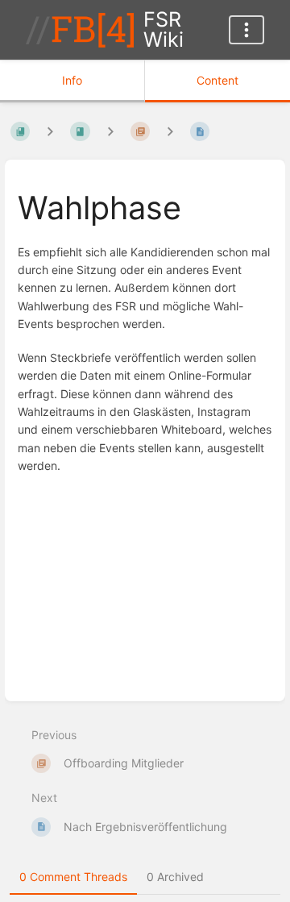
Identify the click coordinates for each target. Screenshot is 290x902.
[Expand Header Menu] (246, 29)
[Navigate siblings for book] (49, 132)
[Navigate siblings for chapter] (110, 132)
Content (217, 80)
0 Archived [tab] (175, 876)
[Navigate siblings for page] (169, 132)
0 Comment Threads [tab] (73, 876)
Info (72, 80)
